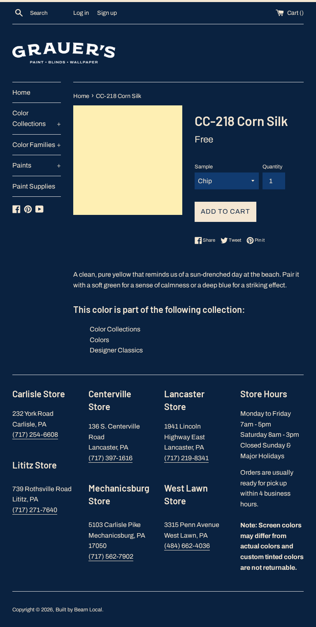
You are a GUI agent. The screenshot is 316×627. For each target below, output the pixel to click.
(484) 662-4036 (187, 545)
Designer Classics (116, 350)
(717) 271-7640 (34, 509)
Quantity (272, 167)
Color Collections (36, 118)
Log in (81, 12)
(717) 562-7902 (110, 556)
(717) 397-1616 (110, 458)
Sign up (107, 12)
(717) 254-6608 (35, 434)
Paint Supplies (33, 186)
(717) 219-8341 (186, 458)
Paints (36, 165)
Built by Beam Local (79, 610)
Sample (204, 167)
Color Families (36, 144)
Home (21, 92)
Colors (99, 339)
